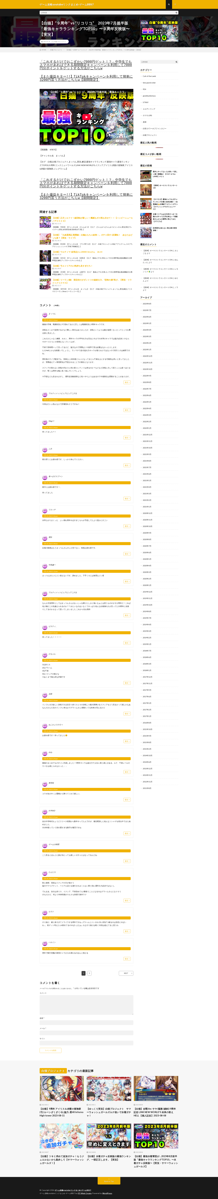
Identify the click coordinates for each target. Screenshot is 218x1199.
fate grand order (149, 83)
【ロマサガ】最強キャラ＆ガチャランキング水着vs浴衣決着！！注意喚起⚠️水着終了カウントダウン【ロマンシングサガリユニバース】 (165, 204)
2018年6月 (147, 657)
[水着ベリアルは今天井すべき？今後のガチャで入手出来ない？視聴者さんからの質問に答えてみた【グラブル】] (146, 218)
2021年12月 (147, 435)
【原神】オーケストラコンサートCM (157, 250)
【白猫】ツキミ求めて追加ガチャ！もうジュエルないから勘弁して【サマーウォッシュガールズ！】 (62, 1159)
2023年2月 (147, 343)
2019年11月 (147, 598)
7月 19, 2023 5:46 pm (51, 918)
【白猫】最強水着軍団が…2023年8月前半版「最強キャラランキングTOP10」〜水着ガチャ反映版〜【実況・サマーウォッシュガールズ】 (156, 1161)
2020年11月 (147, 520)
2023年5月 (147, 323)
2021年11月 (147, 441)
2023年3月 (147, 336)
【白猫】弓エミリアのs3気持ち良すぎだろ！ (72, 266)
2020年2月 (147, 579)
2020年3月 (147, 572)
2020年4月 (147, 565)
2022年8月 (147, 382)
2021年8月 (147, 461)
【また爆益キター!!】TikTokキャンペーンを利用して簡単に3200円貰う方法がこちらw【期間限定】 (86, 78)
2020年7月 (147, 546)
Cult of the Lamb (149, 76)
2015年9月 (147, 736)
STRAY (145, 102)
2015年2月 (147, 749)
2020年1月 (147, 585)
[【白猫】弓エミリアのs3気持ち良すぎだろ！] (45, 270)
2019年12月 (147, 592)
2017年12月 (147, 677)
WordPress (107, 1193)
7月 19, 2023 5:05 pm (51, 483)
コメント (43, 993)
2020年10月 (147, 526)
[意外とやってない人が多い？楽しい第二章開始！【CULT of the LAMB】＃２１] (146, 176)
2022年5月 (147, 402)
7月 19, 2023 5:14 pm (51, 599)
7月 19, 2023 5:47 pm (51, 949)
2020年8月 (147, 539)
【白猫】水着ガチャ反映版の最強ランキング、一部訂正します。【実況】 (109, 1158)
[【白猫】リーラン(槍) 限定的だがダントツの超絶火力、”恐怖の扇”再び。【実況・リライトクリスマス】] (45, 284)
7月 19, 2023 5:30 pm (51, 789)
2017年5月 (147, 703)
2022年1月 (147, 428)
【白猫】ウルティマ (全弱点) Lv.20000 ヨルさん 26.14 (77, 252)
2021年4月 (147, 487)
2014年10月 (147, 755)
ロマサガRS (147, 115)
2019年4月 (147, 624)
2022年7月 (147, 389)
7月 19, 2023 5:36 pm (51, 851)
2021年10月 (147, 448)
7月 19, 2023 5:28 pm (51, 731)
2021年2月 (147, 500)
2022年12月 (147, 356)
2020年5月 (147, 559)
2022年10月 (147, 369)
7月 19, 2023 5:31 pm (51, 817)
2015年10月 (147, 729)
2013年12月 (147, 768)
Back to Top (109, 1181)
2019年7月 (147, 618)
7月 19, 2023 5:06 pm (51, 516)
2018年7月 (147, 651)
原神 (144, 122)
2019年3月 (147, 631)
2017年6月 (147, 696)
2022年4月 (147, 408)
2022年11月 (147, 363)
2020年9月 (147, 533)
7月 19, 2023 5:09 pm (51, 544)
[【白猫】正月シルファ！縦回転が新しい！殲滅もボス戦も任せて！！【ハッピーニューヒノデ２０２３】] (45, 222)
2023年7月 (147, 310)
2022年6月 (147, 395)
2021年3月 (147, 493)
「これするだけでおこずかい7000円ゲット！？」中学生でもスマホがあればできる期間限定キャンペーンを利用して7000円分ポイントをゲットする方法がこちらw (86, 65)
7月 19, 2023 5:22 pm (51, 633)
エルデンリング (149, 109)
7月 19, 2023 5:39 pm (51, 879)
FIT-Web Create (84, 1193)
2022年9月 (147, 376)
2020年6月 (147, 552)
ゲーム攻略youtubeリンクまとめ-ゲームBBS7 (73, 1190)
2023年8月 (147, 304)
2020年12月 (147, 513)
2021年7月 (147, 467)
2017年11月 (147, 683)
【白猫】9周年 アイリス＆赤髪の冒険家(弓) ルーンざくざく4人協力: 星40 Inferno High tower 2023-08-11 (61, 1112)
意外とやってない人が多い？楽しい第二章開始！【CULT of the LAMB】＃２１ (165, 173)
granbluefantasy (149, 96)
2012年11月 (147, 782)
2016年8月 (147, 723)
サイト (42, 1038)
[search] (176, 12)
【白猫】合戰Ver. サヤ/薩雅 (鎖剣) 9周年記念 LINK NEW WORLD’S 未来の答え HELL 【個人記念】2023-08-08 (155, 1112)
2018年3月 (147, 664)
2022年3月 (147, 415)
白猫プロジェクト (60, 41)
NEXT (126, 973)
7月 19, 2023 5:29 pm (51, 759)
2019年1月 (147, 644)
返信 (126, 382)
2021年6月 (147, 474)
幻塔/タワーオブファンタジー (154, 128)
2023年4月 (147, 330)
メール (43, 1028)
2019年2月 (147, 638)
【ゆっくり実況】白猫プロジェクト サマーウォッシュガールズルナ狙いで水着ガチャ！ (109, 1112)
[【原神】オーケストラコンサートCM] (146, 190)
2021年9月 (147, 454)
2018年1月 (147, 670)
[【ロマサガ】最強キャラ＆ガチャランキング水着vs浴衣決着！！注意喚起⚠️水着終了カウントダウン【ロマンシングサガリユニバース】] (146, 203)
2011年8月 (147, 788)
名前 (42, 1018)
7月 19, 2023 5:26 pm (51, 660)
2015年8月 (147, 742)
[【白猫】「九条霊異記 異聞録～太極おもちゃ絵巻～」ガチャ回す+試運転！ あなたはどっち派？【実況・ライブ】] (45, 239)
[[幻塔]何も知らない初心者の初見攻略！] (146, 232)
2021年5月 (147, 480)
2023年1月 (147, 349)
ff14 (144, 89)
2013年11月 (147, 775)
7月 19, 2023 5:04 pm (51, 320)
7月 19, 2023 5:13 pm (51, 571)
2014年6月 (147, 762)
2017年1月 (147, 716)
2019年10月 (147, 605)
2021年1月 (147, 507)
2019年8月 (147, 611)
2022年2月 (147, 421)
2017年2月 (147, 710)
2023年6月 (147, 317)
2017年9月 (147, 690)
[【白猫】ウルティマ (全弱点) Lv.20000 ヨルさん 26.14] (45, 256)
